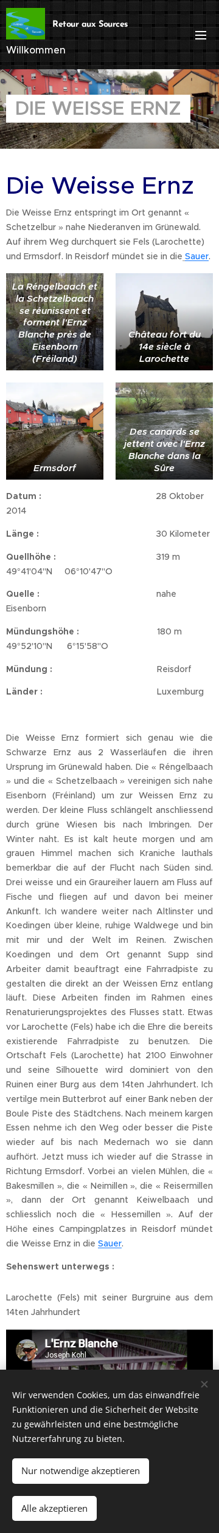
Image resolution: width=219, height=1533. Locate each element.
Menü (201, 34)
